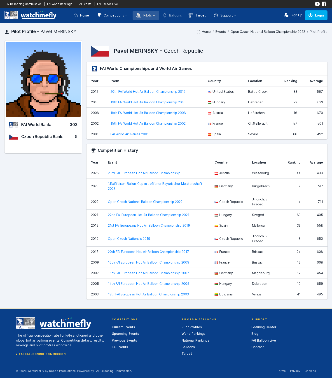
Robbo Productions (62, 371)
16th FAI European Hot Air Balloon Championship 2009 (148, 262)
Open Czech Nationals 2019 (129, 238)
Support (226, 15)
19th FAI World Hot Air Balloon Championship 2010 (147, 102)
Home (84, 15)
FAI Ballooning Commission (24, 4)
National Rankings (195, 340)
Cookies (310, 371)
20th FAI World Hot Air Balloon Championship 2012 (147, 91)
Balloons (188, 347)
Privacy (295, 371)
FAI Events (84, 4)
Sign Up (296, 15)
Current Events (123, 327)
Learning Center (263, 327)
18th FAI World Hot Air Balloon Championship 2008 (148, 113)
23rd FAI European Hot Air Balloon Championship (144, 173)
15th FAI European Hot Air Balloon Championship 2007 (148, 273)
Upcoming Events (125, 333)
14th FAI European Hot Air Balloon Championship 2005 (148, 283)
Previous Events (124, 340)
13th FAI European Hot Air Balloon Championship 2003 (148, 294)
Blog (254, 333)
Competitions (114, 15)
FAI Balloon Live (107, 4)
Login (319, 15)
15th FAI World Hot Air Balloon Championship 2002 (148, 123)
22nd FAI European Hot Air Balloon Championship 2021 (148, 215)
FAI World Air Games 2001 (129, 134)
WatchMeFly (36, 371)
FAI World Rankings (59, 4)
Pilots (147, 15)
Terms (281, 371)
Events (220, 31)
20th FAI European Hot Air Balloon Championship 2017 (148, 252)
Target (200, 15)
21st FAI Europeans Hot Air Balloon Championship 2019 (149, 225)
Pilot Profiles (192, 327)
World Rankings (194, 333)
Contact (257, 347)
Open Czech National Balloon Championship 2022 (268, 31)
